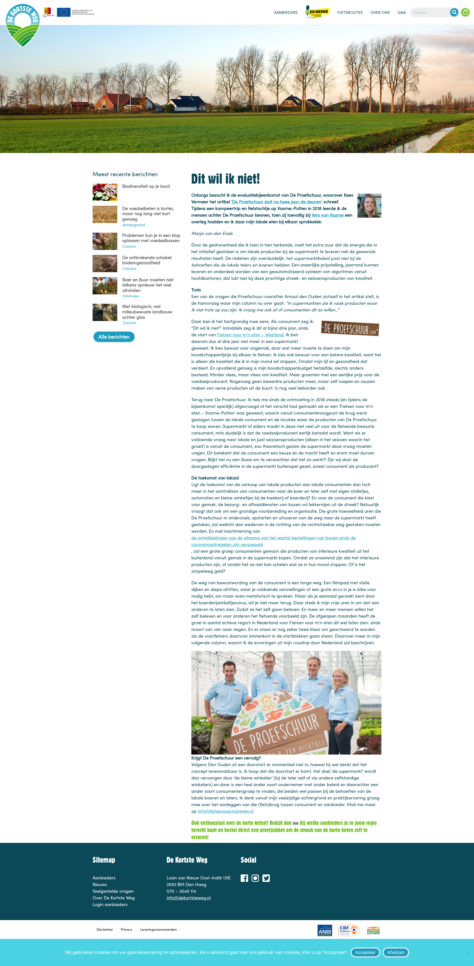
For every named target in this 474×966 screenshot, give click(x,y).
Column (129, 246)
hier (296, 823)
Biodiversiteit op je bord (146, 186)
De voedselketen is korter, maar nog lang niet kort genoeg (148, 214)
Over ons (380, 12)
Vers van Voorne (328, 215)
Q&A (402, 12)
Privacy (126, 929)
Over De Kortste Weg (114, 898)
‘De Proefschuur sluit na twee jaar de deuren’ (276, 202)
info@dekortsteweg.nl (189, 898)
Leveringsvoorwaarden (158, 929)
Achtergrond (133, 224)
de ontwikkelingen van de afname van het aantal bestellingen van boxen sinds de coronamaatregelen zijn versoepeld (273, 541)
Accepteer (365, 952)
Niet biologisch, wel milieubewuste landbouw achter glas (147, 312)
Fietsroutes (350, 12)
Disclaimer (105, 929)
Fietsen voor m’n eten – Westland (250, 335)
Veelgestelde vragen (113, 891)
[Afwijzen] (467, 952)
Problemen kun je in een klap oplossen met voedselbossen (151, 238)
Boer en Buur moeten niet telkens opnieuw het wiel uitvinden (148, 285)
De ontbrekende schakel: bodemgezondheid (147, 260)
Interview (130, 295)
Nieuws (317, 15)
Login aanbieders (110, 904)
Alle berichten (114, 336)
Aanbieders (285, 12)
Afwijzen (395, 952)
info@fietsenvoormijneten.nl (226, 811)
